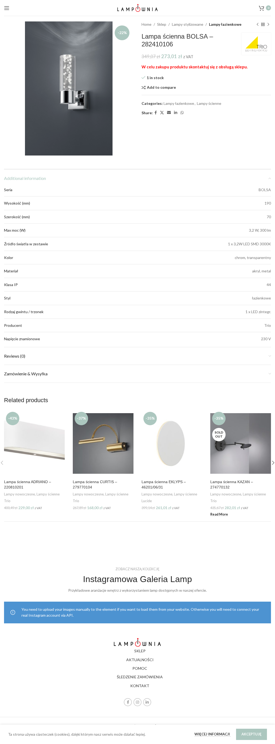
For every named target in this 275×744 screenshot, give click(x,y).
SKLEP (140, 651)
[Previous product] (257, 24)
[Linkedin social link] (175, 112)
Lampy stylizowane (187, 24)
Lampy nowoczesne (19, 494)
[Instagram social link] (137, 702)
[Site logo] (137, 7)
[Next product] (268, 24)
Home (146, 24)
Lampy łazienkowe (225, 24)
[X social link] (161, 112)
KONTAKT (139, 685)
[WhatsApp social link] (182, 112)
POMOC (139, 668)
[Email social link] (168, 112)
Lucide (147, 501)
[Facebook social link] (155, 112)
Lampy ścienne (209, 103)
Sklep (161, 24)
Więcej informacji (212, 734)
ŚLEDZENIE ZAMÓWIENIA (140, 677)
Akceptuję (251, 734)
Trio (7, 501)
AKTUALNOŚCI (140, 659)
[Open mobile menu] (6, 8)
